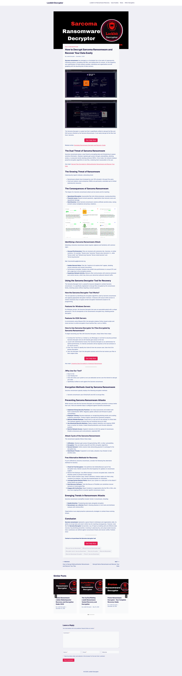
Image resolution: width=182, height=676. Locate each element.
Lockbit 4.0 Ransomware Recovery (99, 2)
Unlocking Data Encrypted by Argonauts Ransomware (86, 363)
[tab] (88, 614)
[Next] (126, 596)
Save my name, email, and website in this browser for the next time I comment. (84, 656)
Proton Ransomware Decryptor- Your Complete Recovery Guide (117, 600)
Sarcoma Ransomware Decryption (74, 554)
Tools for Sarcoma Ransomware (91, 554)
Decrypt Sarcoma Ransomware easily (91, 548)
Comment (66, 633)
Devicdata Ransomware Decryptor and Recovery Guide (90, 145)
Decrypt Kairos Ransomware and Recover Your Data (106, 564)
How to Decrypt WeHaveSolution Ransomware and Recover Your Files (76, 564)
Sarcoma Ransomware (105, 551)
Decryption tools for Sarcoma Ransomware (76, 551)
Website (104, 652)
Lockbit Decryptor (70, 56)
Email (85, 652)
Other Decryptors (129, 2)
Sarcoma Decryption (93, 551)
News (121, 2)
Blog (66, 46)
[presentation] (65, 586)
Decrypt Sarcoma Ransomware (73, 548)
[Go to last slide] (56, 596)
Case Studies (115, 2)
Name (65, 652)
